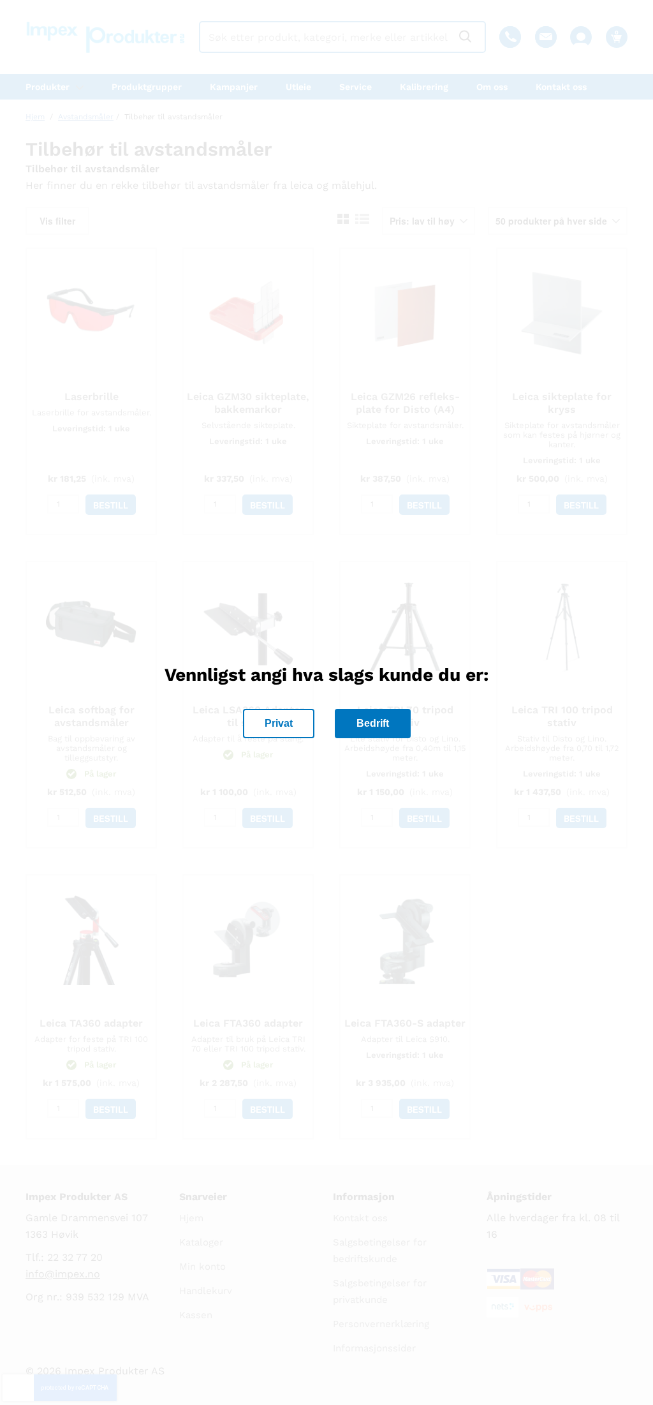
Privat (279, 723)
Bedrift (372, 723)
